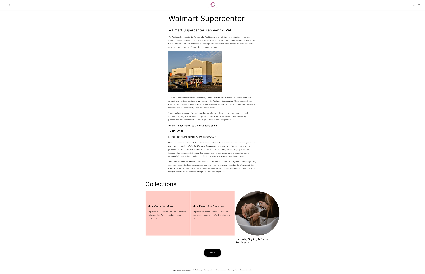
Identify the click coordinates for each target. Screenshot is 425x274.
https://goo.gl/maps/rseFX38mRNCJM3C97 (192, 137)
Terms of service (221, 270)
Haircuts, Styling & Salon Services (251, 241)
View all (212, 253)
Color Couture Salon (184, 270)
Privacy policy (208, 270)
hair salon (236, 40)
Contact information (246, 270)
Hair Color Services (160, 206)
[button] (5, 5)
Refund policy (197, 270)
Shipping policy (233, 270)
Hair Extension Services (208, 206)
